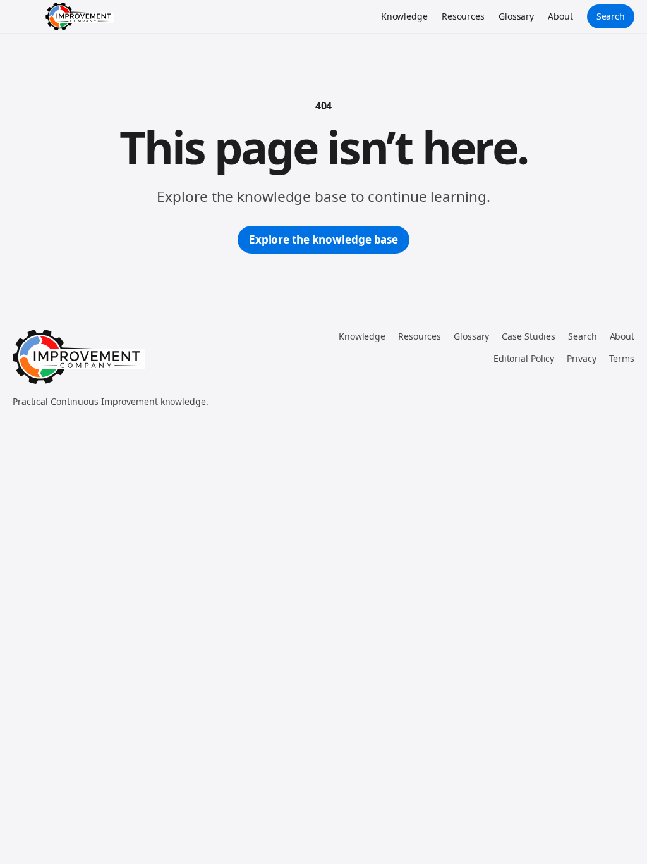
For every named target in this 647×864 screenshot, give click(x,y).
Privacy (581, 358)
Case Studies (528, 336)
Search (610, 16)
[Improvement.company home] (80, 16)
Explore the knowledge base (323, 239)
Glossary (516, 16)
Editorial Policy (523, 358)
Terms (622, 358)
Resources (463, 16)
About (560, 16)
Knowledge (404, 16)
